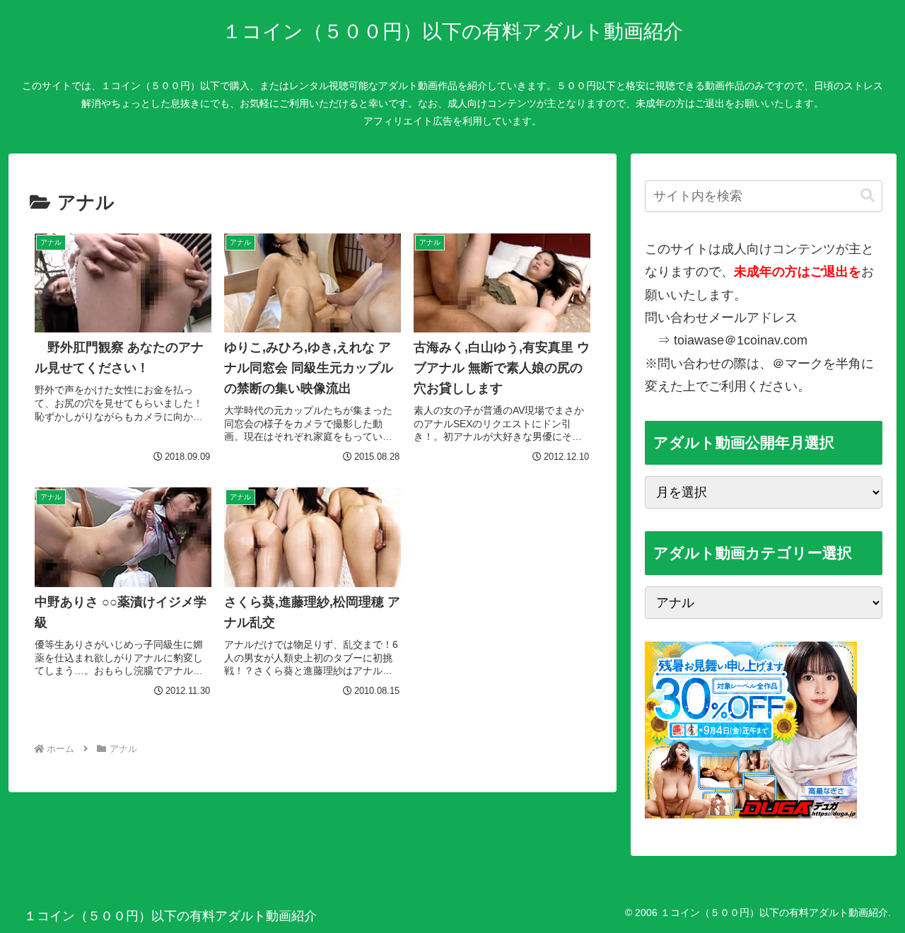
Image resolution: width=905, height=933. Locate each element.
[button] (867, 195)
